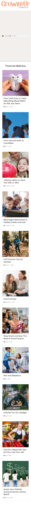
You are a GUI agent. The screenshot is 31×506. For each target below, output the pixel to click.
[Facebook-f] (6, 36)
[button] (3, 36)
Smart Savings (10, 299)
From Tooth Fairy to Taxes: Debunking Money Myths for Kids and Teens (15, 101)
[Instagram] (8, 36)
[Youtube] (10, 36)
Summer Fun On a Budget (15, 412)
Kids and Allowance (12, 375)
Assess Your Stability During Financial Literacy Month (15, 491)
